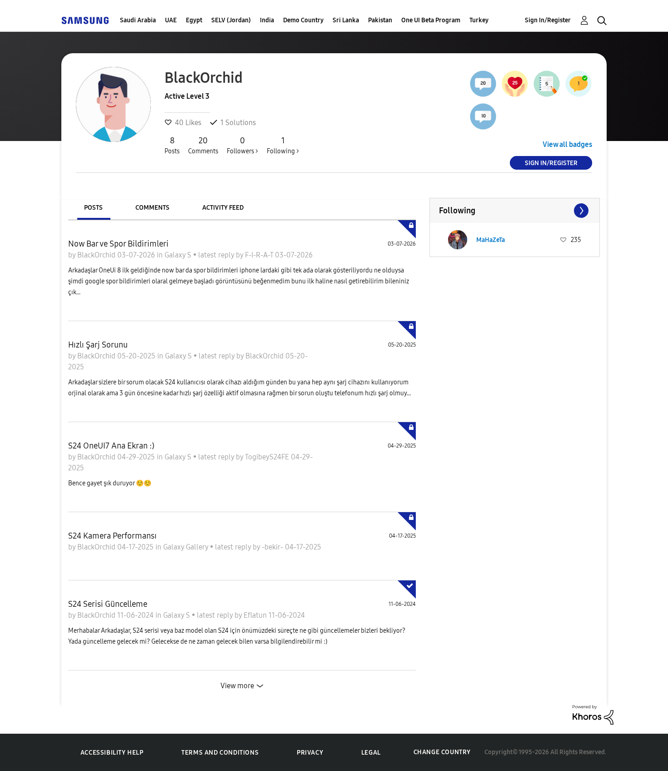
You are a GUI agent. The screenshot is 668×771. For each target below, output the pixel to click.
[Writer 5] (546, 83)
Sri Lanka (346, 20)
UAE (171, 20)
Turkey (479, 20)
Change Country (442, 752)
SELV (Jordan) (231, 20)
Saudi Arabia (138, 20)
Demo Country (303, 20)
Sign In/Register (548, 20)
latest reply (217, 255)
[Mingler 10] (483, 116)
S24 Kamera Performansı (112, 536)
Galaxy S (179, 255)
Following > (283, 145)
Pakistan (380, 20)
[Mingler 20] (483, 83)
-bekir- (273, 547)
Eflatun (256, 615)
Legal (371, 752)
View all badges (567, 144)
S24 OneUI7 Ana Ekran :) (111, 446)
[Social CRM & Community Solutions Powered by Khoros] (593, 714)
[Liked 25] (514, 83)
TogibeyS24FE (268, 457)
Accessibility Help (112, 752)
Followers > (242, 145)
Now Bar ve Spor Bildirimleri (118, 244)
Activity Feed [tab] (223, 208)
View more (237, 685)
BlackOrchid (97, 255)
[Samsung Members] (85, 20)
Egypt (194, 20)
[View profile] (457, 239)
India (267, 20)
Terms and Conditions (220, 752)
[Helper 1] (578, 83)
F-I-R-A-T (260, 255)
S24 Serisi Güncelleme (107, 604)
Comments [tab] (152, 208)
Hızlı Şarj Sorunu (98, 345)
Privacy (310, 752)
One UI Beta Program (430, 20)
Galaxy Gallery (186, 547)
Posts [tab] (93, 208)
